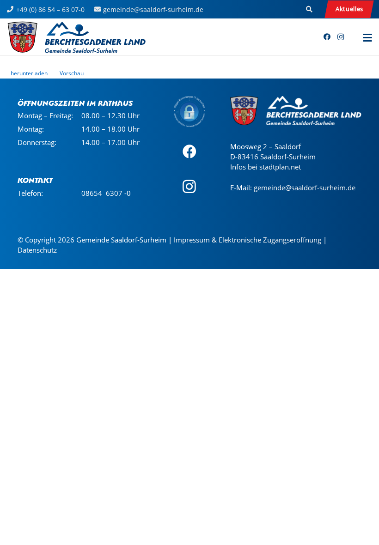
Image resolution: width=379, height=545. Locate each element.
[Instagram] (341, 37)
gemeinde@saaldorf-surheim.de (304, 187)
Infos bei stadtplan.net (265, 166)
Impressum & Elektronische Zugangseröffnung (247, 239)
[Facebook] (327, 37)
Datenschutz (37, 249)
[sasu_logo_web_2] (76, 37)
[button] (310, 9)
